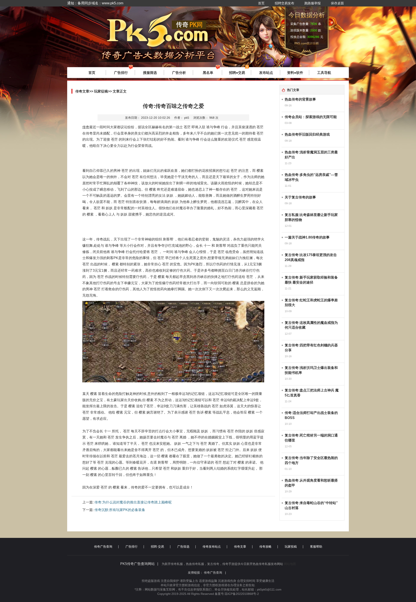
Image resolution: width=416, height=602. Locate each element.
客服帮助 (316, 546)
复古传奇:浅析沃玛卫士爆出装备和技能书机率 (311, 370)
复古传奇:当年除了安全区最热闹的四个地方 (311, 460)
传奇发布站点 (212, 546)
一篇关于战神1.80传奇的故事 (307, 237)
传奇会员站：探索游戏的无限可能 (311, 117)
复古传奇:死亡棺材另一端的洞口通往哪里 (311, 437)
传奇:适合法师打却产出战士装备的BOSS (311, 415)
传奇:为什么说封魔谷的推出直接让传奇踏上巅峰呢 (133, 502)
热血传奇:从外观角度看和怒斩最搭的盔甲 (311, 483)
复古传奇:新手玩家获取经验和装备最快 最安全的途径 (311, 280)
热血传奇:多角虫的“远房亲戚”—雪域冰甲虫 (311, 177)
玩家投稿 (291, 546)
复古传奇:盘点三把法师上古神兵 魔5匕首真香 (312, 392)
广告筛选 (183, 546)
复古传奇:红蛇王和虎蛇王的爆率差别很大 (311, 302)
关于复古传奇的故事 (300, 197)
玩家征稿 (101, 91)
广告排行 (131, 546)
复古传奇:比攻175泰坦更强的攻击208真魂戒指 (311, 257)
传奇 (85, 127)
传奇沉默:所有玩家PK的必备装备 (119, 510)
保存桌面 (337, 3)
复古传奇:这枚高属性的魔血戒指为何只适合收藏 (311, 325)
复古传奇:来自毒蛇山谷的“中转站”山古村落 (311, 505)
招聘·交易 (157, 546)
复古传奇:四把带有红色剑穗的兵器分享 (311, 347)
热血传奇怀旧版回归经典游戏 (307, 134)
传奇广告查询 (103, 546)
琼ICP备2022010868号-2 (242, 594)
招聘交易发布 (284, 3)
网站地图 (290, 564)
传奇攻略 (265, 546)
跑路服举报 (312, 3)
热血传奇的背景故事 (300, 99)
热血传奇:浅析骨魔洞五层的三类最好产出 (311, 154)
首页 (261, 3)
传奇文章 (240, 546)
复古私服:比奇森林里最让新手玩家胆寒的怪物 (311, 217)
